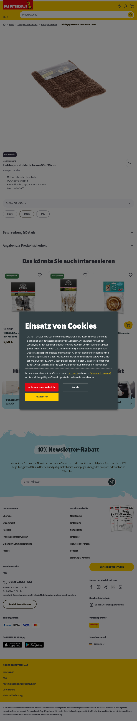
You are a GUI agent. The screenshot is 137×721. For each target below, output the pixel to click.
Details (75, 387)
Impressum (72, 373)
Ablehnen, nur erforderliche (41, 387)
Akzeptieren (42, 397)
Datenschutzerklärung (100, 373)
